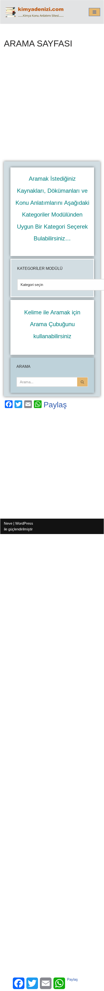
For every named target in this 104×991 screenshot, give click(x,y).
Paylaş (55, 405)
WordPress (24, 523)
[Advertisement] (52, 107)
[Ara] (82, 382)
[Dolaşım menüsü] (94, 12)
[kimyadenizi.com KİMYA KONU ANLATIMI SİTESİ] (35, 12)
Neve (8, 523)
